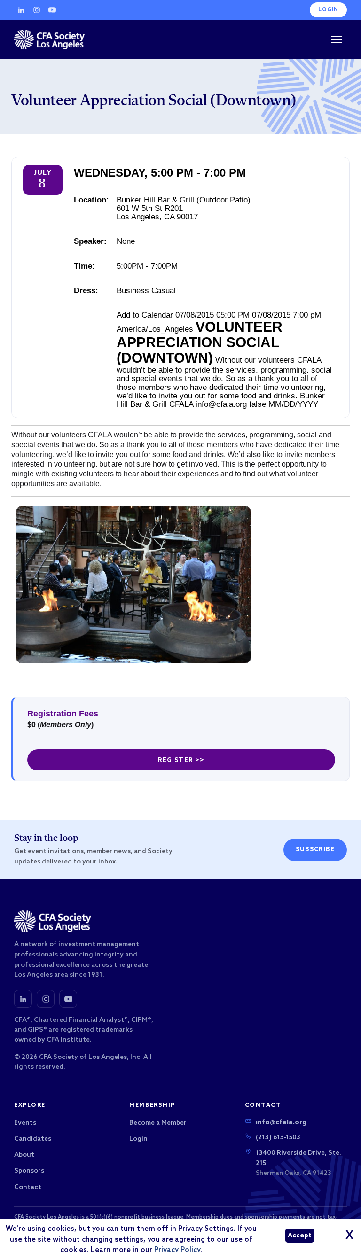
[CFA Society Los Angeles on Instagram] (46, 999)
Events (25, 1123)
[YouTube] (52, 10)
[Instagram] (37, 10)
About (24, 1155)
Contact (27, 1187)
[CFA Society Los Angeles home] (49, 39)
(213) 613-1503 (278, 1138)
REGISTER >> (181, 760)
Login (328, 10)
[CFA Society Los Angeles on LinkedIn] (23, 999)
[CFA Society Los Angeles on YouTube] (68, 999)
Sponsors (29, 1171)
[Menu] (336, 39)
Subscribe (315, 849)
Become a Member (158, 1123)
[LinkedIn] (21, 10)
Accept (300, 1236)
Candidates (32, 1139)
